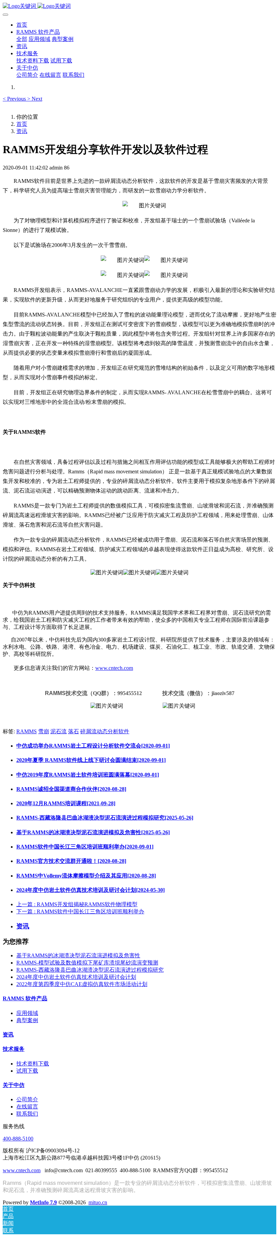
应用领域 (27, 1013)
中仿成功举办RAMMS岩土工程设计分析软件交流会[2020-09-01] (93, 746)
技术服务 (13, 1049)
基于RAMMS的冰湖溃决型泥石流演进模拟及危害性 (78, 955)
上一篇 (76, 904)
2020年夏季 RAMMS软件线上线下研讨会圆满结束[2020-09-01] (91, 760)
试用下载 (27, 1071)
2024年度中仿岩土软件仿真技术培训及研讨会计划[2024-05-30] (90, 890)
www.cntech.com (114, 668)
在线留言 (27, 1106)
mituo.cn (97, 1202)
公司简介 (27, 1099)
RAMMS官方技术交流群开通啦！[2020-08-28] (71, 861)
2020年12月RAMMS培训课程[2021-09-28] (65, 803)
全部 (21, 39)
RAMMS (26, 731)
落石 (73, 731)
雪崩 (43, 731)
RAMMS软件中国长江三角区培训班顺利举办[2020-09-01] (84, 847)
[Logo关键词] (139, 6)
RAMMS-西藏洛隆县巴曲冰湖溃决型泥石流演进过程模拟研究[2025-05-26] (104, 818)
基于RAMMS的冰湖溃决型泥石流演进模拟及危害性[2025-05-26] (93, 832)
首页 (21, 25)
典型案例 (27, 1020)
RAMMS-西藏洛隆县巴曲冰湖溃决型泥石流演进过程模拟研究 (90, 970)
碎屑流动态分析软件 (104, 731)
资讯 (21, 131)
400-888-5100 (18, 1139)
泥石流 (58, 731)
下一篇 (80, 911)
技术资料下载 (32, 1063)
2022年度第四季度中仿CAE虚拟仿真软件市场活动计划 (81, 984)
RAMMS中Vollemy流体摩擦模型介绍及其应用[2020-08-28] (86, 876)
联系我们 (27, 1114)
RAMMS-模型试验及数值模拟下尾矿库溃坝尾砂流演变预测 (87, 963)
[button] (15, 99)
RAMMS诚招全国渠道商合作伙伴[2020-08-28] (71, 789)
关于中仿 (13, 1085)
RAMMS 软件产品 (25, 998)
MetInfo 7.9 (43, 1202)
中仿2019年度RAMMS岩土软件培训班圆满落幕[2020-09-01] (87, 775)
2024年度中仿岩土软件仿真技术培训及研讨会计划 (76, 977)
